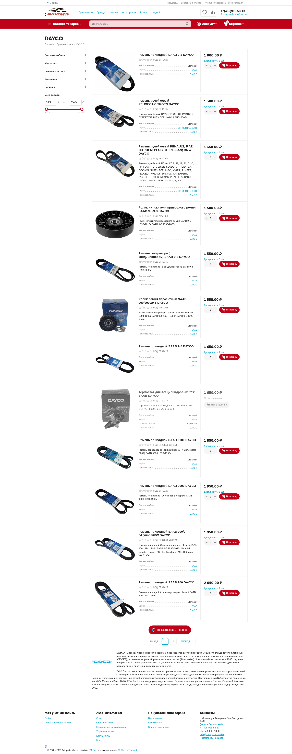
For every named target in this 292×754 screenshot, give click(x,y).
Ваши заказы (155, 718)
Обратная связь (105, 722)
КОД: (155, 60)
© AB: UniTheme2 (127, 750)
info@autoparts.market (212, 734)
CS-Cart (93, 750)
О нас (99, 718)
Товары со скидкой (150, 12)
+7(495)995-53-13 (233, 11)
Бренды (101, 12)
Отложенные (155, 722)
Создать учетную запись (58, 722)
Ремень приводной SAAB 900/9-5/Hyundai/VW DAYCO (162, 533)
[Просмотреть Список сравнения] (213, 14)
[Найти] (187, 23)
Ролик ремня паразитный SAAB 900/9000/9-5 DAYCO (163, 300)
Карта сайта (103, 735)
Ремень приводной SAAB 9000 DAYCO (167, 440)
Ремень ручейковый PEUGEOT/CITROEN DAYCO (159, 102)
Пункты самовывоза (215, 2)
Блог (98, 740)
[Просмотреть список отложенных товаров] (204, 14)
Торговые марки (105, 731)
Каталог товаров (66, 23)
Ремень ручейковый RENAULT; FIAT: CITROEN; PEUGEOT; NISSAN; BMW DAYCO (166, 150)
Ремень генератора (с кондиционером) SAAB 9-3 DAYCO (164, 255)
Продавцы (172, 2)
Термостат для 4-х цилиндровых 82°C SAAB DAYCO (167, 393)
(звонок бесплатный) (211, 724)
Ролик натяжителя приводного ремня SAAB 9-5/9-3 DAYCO (167, 209)
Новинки (113, 12)
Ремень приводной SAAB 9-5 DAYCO (166, 346)
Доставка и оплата (191, 2)
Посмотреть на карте (211, 737)
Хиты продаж (129, 12)
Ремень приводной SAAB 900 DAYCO (166, 582)
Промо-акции (85, 12)
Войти (48, 718)
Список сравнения (158, 727)
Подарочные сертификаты (111, 727)
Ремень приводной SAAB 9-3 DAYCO (166, 54)
